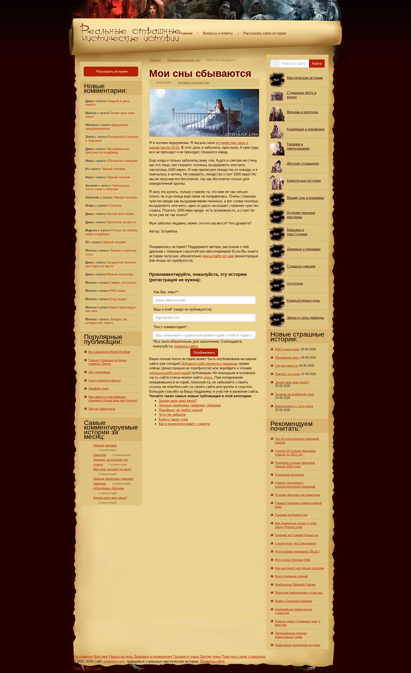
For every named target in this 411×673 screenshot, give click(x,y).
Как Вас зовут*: (166, 292)
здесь (208, 377)
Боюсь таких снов (173, 419)
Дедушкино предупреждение (106, 126)
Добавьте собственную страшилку (209, 363)
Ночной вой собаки (120, 214)
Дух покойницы (99, 372)
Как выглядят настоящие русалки (299, 568)
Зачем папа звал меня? (178, 401)
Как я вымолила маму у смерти (184, 424)
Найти (317, 63)
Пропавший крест (287, 357)
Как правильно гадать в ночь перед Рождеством (296, 525)
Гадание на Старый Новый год (296, 535)
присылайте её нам (218, 256)
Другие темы (210, 656)
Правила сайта (212, 661)
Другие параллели (101, 409)
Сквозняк (115, 205)
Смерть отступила (123, 282)
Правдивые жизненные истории (297, 645)
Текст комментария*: (170, 327)
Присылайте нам (87, 668)
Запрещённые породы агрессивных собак (291, 635)
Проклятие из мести (121, 222)
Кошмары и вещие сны (183, 60)
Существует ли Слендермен (295, 543)
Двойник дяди (98, 388)
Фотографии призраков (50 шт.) (297, 551)
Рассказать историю (111, 71)
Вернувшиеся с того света (294, 406)
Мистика (100, 656)
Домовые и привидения (153, 656)
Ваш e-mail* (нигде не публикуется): (182, 309)
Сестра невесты (286, 365)
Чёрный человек (113, 169)
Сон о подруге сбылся (104, 380)
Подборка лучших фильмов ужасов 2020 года (295, 464)
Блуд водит (118, 299)
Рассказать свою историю (264, 33)
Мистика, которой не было (112, 469)
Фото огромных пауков (291, 576)
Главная (185, 33)
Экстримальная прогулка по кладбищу (107, 150)
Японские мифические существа (298, 592)
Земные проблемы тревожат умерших (190, 405)
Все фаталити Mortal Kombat (109, 352)
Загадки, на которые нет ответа (106, 321)
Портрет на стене (287, 374)
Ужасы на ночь (120, 656)
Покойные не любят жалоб (181, 410)
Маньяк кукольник (120, 274)
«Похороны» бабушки (122, 161)
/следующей (180, 373)
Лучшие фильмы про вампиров (297, 495)
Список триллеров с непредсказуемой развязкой (295, 484)
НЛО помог (118, 290)
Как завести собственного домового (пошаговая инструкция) (112, 398)
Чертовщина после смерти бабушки (107, 187)
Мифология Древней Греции (295, 584)
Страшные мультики (289, 474)
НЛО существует (287, 349)
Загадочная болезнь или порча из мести (110, 264)
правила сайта (186, 346)
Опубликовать (204, 352)
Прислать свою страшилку (244, 656)
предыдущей (159, 373)
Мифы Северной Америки (293, 601)
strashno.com (114, 661)
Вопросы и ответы (218, 33)
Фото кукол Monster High (292, 560)
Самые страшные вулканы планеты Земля (107, 362)
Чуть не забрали (172, 414)
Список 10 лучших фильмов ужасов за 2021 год (295, 452)
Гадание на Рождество (291, 515)
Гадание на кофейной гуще (294, 394)
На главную (83, 656)
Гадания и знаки (186, 656)
